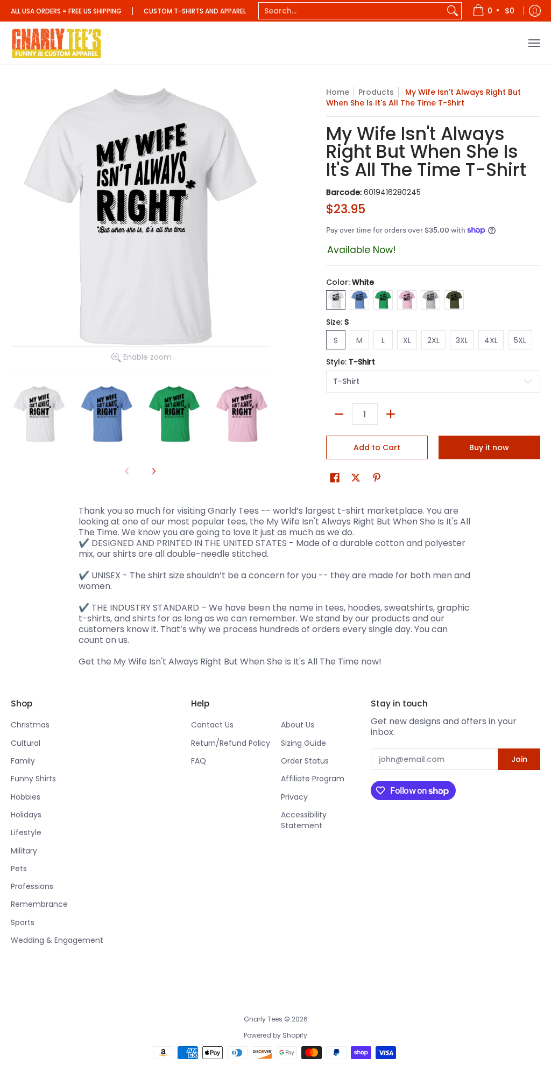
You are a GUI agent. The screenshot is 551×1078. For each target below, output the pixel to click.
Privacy (294, 797)
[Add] (391, 414)
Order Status (305, 760)
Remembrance (39, 904)
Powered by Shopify (275, 1035)
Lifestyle (26, 832)
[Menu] (533, 43)
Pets (19, 868)
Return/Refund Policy (230, 743)
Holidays (26, 814)
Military (24, 850)
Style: (350, 361)
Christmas (30, 724)
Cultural (25, 743)
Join (519, 759)
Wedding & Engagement (57, 940)
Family (23, 760)
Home (337, 92)
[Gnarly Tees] (56, 43)
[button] (334, 477)
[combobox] (351, 11)
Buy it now (489, 447)
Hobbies (25, 797)
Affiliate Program (312, 778)
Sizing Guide (303, 743)
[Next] (153, 471)
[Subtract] (339, 414)
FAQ (198, 760)
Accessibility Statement (304, 820)
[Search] (452, 11)
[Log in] (535, 11)
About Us (297, 724)
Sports (22, 922)
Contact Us (212, 724)
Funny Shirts (33, 778)
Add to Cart (377, 447)
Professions (32, 886)
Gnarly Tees (263, 1019)
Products (376, 92)
